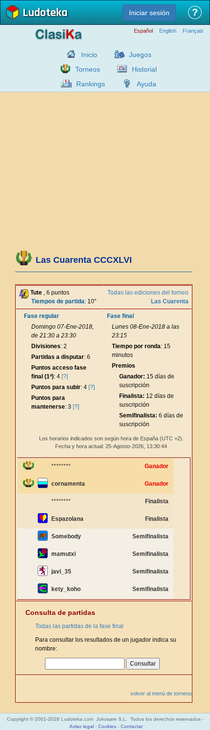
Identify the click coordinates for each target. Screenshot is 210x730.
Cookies (107, 726)
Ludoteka (44, 13)
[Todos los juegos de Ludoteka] (117, 54)
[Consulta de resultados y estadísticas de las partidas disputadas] (119, 68)
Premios (123, 365)
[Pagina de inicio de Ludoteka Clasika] (69, 54)
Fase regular (41, 316)
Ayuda (146, 84)
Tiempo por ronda (136, 346)
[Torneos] (63, 68)
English (167, 31)
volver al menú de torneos (161, 693)
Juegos (140, 55)
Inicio (89, 55)
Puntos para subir (56, 387)
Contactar (132, 726)
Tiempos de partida (57, 301)
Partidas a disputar (57, 357)
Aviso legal (81, 726)
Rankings (90, 84)
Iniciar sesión (149, 13)
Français (193, 31)
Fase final (120, 316)
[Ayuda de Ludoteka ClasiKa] (124, 83)
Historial (144, 69)
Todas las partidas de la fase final (79, 626)
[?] (65, 376)
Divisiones (46, 346)
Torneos (87, 69)
